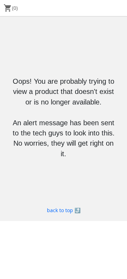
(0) (11, 8)
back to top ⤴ (63, 210)
